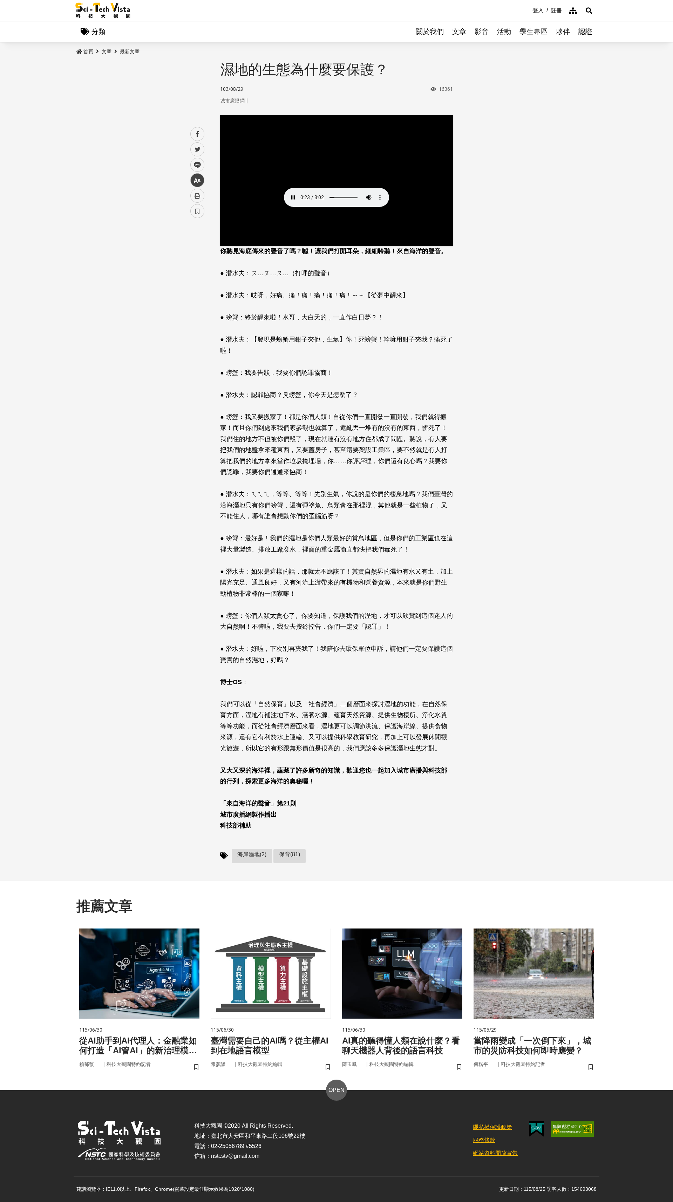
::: (527, 9)
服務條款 (484, 1140)
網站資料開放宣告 (495, 1153)
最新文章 (130, 51)
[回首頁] (103, 10)
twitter (197, 150)
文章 (459, 31)
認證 (585, 31)
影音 (482, 31)
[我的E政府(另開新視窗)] (536, 1129)
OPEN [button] (336, 1090)
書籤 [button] (197, 211)
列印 (197, 196)
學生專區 (533, 31)
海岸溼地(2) (251, 854)
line (195, 165)
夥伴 (563, 31)
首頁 (88, 51)
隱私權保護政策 (492, 1127)
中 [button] (197, 180)
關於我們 (430, 31)
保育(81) (289, 854)
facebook (197, 134)
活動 (504, 31)
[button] (588, 10)
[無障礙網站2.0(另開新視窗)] (572, 1129)
